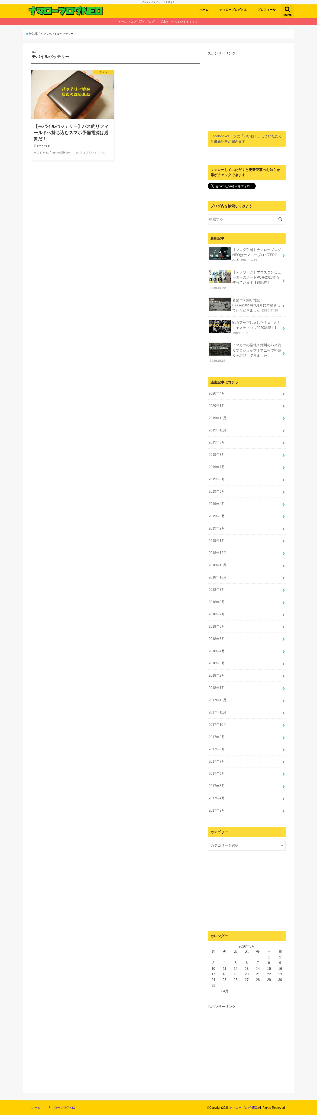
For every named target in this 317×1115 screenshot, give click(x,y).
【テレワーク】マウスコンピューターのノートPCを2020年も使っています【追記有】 (245, 280)
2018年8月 (217, 602)
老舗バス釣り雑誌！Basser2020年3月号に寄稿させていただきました (256, 305)
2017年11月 (217, 712)
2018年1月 (217, 688)
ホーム (204, 9)
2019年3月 (217, 516)
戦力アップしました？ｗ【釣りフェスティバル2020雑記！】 (256, 328)
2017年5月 (217, 786)
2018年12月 (218, 553)
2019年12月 (218, 418)
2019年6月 (217, 479)
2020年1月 (217, 406)
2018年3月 (217, 663)
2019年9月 (217, 442)
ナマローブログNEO (243, 1107)
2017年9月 (217, 737)
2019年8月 (217, 454)
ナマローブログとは (233, 9)
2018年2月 (217, 675)
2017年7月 (217, 761)
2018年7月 (217, 614)
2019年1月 (217, 541)
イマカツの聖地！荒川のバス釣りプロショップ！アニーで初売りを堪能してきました (245, 353)
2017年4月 (217, 798)
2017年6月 (217, 773)
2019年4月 (217, 504)
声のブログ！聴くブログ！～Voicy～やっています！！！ (159, 21)
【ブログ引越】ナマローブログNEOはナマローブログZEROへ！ (256, 255)
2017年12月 (218, 700)
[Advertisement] (247, 88)
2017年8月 (217, 749)
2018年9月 (217, 589)
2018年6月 (217, 626)
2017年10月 (218, 724)
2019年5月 (217, 491)
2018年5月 (217, 639)
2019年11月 (217, 430)
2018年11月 (217, 565)
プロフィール (267, 9)
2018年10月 (218, 577)
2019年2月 (217, 528)
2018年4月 (217, 651)
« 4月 (224, 991)
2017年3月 (217, 810)
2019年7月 (217, 467)
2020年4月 (217, 393)
